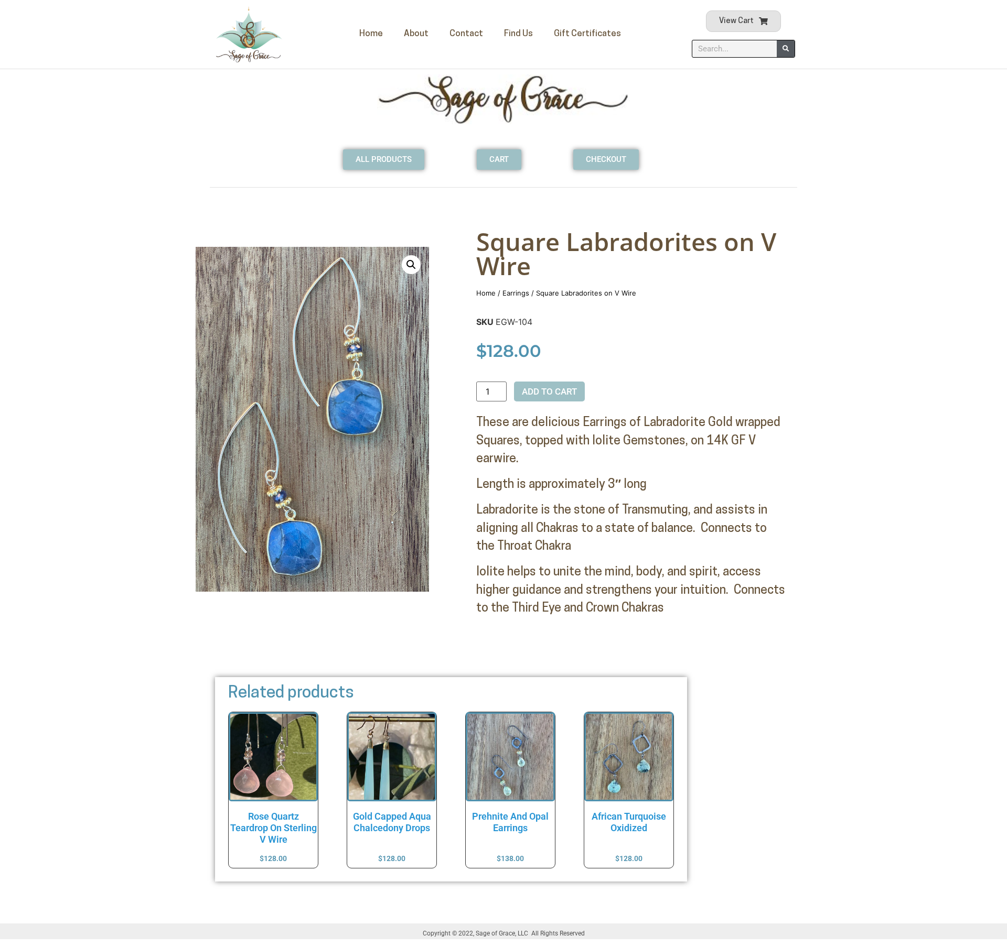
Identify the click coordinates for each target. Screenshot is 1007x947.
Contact (466, 33)
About (416, 33)
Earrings (515, 293)
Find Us (518, 33)
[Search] (786, 48)
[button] (411, 264)
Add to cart (549, 391)
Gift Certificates (587, 33)
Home (371, 33)
